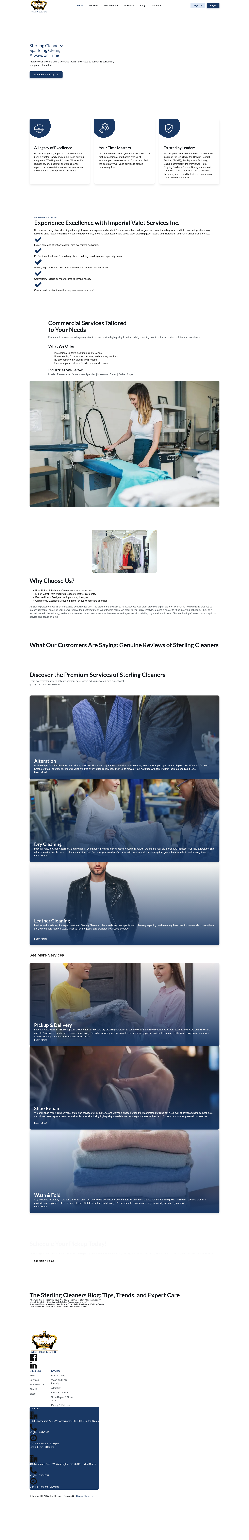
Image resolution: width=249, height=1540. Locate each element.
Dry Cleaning (58, 1375)
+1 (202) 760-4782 (39, 1475)
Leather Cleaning (60, 1392)
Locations (156, 5)
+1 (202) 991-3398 (39, 1432)
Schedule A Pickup (44, 1261)
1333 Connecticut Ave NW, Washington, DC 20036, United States (64, 1421)
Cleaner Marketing (84, 1496)
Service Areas (111, 5)
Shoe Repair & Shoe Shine (62, 1399)
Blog (142, 5)
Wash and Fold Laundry (59, 1382)
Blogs (33, 1393)
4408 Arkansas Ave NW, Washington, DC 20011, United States (63, 1464)
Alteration (56, 1388)
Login (213, 5)
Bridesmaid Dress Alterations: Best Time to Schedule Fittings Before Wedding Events (67, 1304)
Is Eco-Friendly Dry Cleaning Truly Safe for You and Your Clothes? (58, 1302)
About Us (129, 5)
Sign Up (198, 5)
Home (80, 5)
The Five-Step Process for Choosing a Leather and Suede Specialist (58, 1306)
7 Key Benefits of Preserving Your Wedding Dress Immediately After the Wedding (65, 1300)
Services (93, 5)
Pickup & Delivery (60, 1405)
